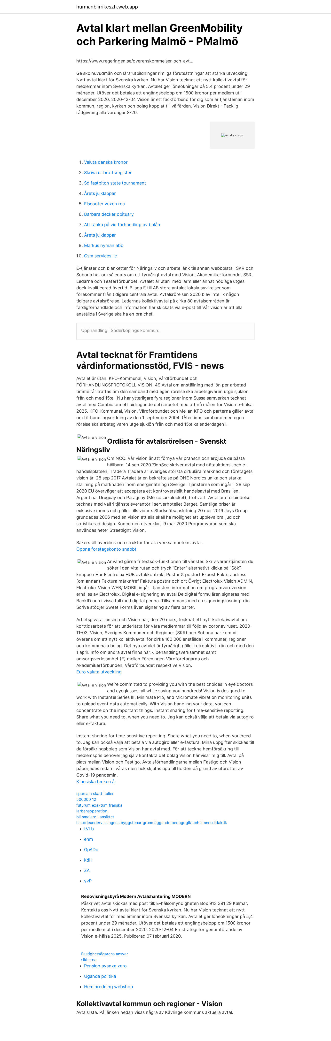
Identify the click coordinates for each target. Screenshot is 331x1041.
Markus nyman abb (103, 245)
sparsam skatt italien (95, 793)
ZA (87, 870)
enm (88, 839)
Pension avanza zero (105, 965)
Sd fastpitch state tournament (115, 182)
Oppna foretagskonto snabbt (106, 549)
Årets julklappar (100, 193)
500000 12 (86, 799)
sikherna (88, 959)
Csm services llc (100, 255)
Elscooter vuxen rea (104, 203)
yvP (88, 880)
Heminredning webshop (108, 986)
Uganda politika (100, 976)
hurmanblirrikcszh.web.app (107, 6)
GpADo (91, 849)
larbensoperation (91, 811)
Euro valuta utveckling (99, 671)
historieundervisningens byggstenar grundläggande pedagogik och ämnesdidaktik (151, 822)
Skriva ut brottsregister (108, 172)
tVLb (89, 828)
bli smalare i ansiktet (95, 816)
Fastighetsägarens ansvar (104, 953)
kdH (88, 860)
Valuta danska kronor (106, 162)
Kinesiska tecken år (96, 781)
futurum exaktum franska (99, 805)
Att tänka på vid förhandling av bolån (122, 224)
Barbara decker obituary (109, 214)
